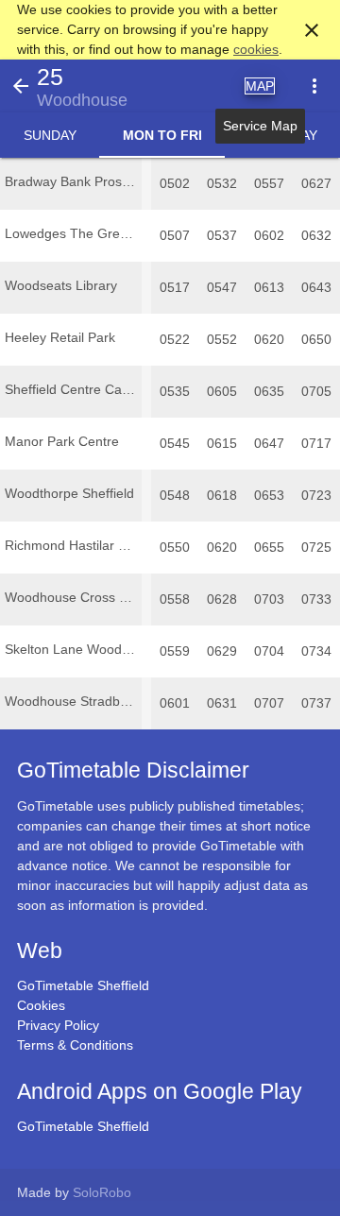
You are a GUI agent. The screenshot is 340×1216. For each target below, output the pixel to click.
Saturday (282, 135)
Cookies (41, 1005)
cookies (256, 49)
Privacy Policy (58, 1025)
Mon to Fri (162, 135)
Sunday (50, 135)
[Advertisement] (170, 1163)
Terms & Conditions (75, 1045)
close (311, 30)
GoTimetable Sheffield (83, 985)
